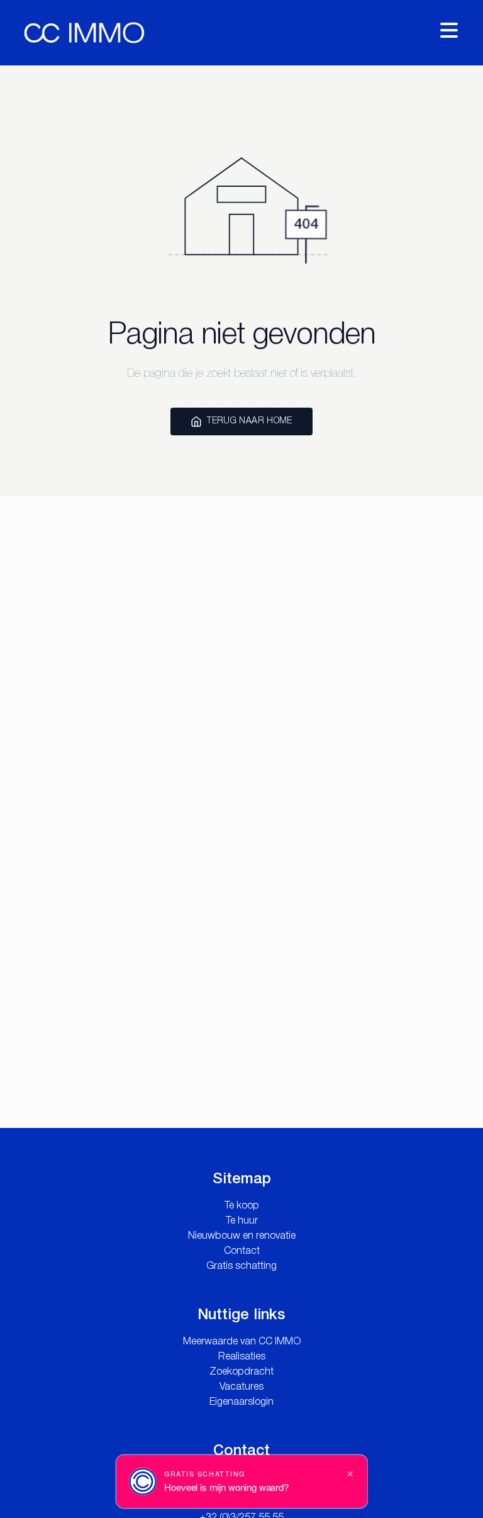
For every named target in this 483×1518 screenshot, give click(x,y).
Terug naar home (249, 421)
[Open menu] (449, 30)
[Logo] (84, 33)
